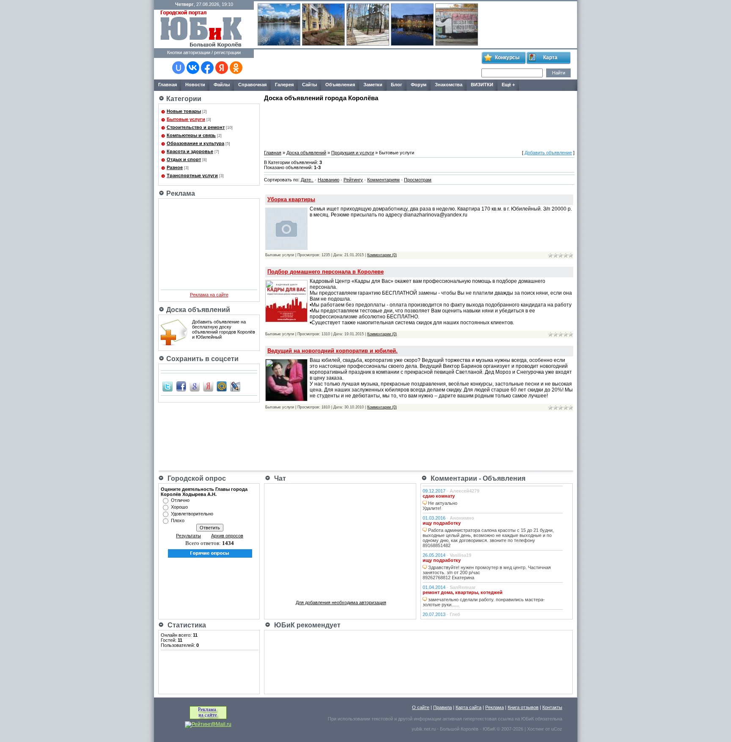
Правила (442, 707)
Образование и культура (195, 143)
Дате (306, 179)
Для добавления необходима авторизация (341, 602)
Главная (272, 152)
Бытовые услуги (186, 119)
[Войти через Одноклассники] (236, 67)
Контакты (552, 707)
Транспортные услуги (192, 175)
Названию (328, 179)
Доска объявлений (306, 152)
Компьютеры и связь (191, 135)
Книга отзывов (523, 707)
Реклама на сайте (209, 294)
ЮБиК (527, 718)
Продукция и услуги (352, 152)
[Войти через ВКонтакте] (193, 67)
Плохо (177, 520)
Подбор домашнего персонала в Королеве (325, 271)
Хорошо (179, 506)
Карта (550, 57)
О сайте (420, 707)
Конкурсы (507, 57)
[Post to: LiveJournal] (235, 386)
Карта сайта (468, 707)
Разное (175, 167)
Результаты (188, 535)
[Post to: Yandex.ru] (208, 386)
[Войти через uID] (178, 67)
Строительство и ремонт (196, 127)
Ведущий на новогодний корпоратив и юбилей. (332, 351)
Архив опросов (227, 535)
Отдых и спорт (184, 159)
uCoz (556, 728)
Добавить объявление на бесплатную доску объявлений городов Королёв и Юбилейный (223, 329)
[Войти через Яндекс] (221, 67)
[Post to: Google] (194, 386)
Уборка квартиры (291, 199)
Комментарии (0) (382, 255)
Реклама (494, 707)
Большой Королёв (459, 728)
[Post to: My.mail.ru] (221, 386)
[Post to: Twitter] (167, 386)
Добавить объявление (548, 152)
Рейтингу (353, 179)
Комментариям (383, 179)
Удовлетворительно (192, 513)
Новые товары (184, 111)
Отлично (180, 500)
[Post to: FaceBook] (181, 386)
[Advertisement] (367, 64)
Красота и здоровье (190, 151)
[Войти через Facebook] (207, 67)
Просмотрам (417, 179)
